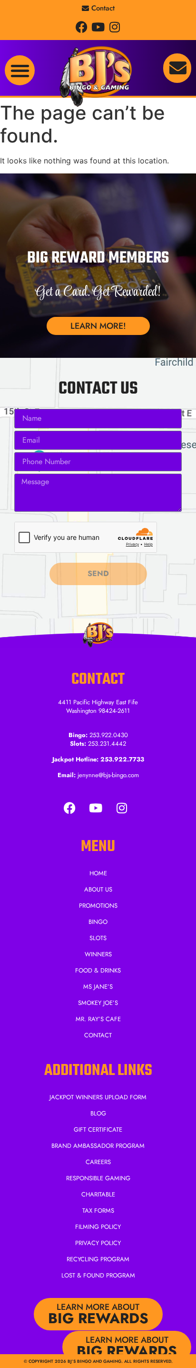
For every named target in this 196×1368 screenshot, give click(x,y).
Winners (98, 954)
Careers (98, 1161)
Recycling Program (98, 1259)
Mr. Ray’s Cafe (98, 1018)
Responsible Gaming (98, 1178)
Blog (98, 1113)
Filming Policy (98, 1226)
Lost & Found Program (98, 1275)
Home (98, 873)
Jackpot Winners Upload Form (98, 1097)
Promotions (98, 905)
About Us (98, 889)
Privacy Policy (98, 1242)
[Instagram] (115, 27)
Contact (98, 1035)
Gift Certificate (98, 1129)
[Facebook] (82, 27)
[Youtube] (98, 27)
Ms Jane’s (98, 986)
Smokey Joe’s (98, 1002)
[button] (20, 70)
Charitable (98, 1194)
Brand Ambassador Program (98, 1145)
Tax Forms (98, 1210)
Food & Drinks (98, 970)
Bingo (98, 921)
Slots (98, 937)
